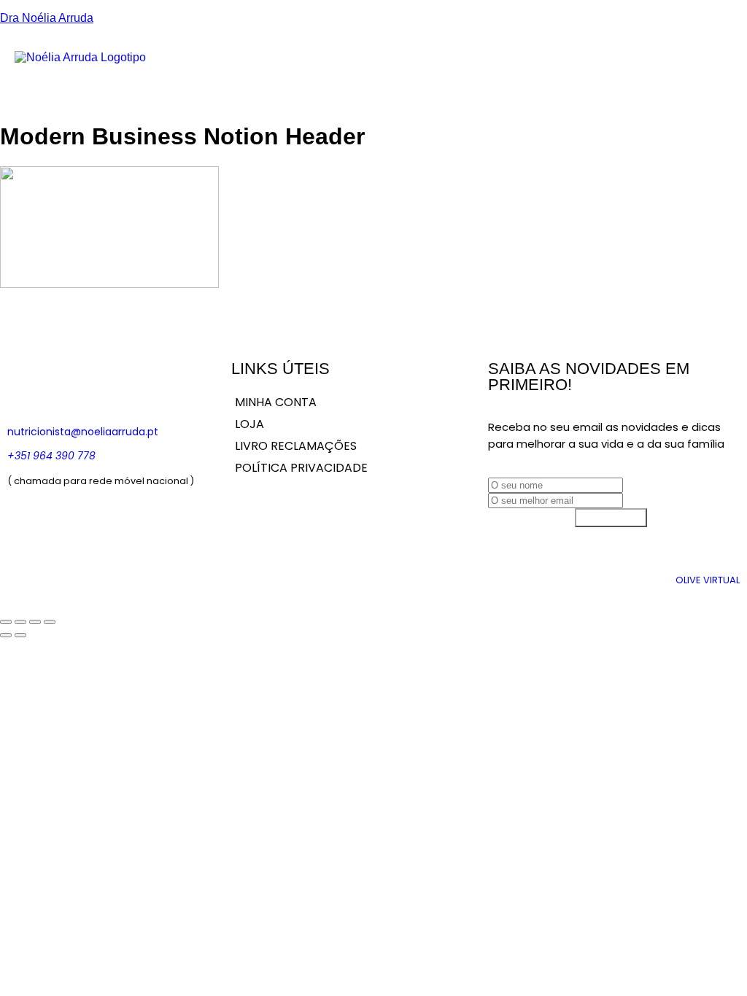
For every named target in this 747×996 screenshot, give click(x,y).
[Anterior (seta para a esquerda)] (6, 635)
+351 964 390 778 (51, 455)
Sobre (433, 64)
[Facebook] (25, 379)
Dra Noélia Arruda (46, 18)
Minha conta (276, 402)
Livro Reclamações (296, 445)
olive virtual (708, 580)
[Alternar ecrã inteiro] (20, 622)
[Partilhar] (35, 622)
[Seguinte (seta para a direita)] (20, 635)
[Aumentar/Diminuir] (6, 622)
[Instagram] (68, 379)
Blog (526, 64)
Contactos (612, 64)
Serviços (481, 64)
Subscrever (611, 517)
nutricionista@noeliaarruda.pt (82, 431)
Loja (561, 64)
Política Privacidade (301, 467)
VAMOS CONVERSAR (695, 64)
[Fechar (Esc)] (49, 622)
